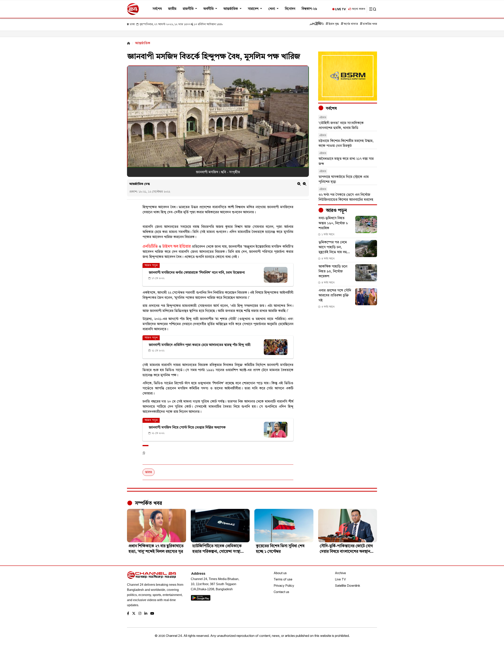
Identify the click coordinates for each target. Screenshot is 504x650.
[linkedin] (145, 613)
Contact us (281, 592)
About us (280, 573)
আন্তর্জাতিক (231, 9)
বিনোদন (290, 9)
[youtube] (152, 613)
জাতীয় (172, 9)
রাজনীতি (188, 9)
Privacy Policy (284, 585)
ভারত (148, 472)
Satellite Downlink (347, 585)
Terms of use (283, 579)
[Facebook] (128, 613)
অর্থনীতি (208, 9)
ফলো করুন (358, 9)
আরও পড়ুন (336, 210)
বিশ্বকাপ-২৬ (309, 9)
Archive (340, 573)
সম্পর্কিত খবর (148, 503)
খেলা (272, 9)
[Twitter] (133, 613)
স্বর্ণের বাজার (351, 24)
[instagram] (139, 613)
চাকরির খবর (370, 24)
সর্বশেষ (157, 9)
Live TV (340, 579)
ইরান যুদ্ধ (334, 24)
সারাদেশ (253, 9)
